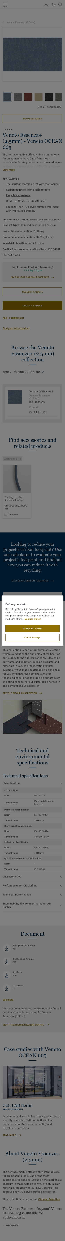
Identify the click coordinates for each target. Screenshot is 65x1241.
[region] (32, 620)
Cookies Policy (33, 619)
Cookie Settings (32, 638)
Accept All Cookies (32, 629)
